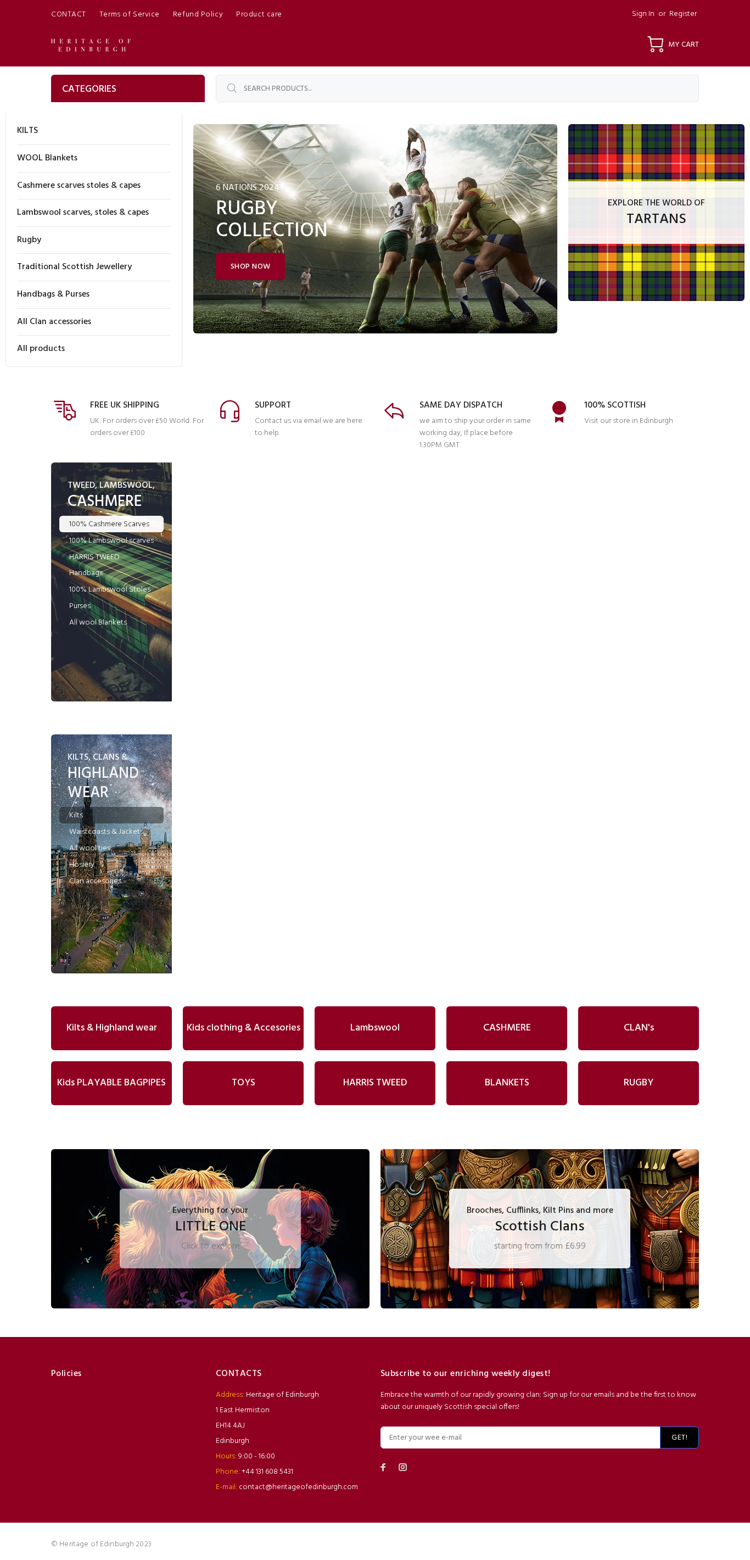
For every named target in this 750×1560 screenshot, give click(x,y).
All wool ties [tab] (89, 848)
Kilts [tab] (76, 815)
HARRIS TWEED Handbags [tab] (94, 565)
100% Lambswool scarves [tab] (111, 540)
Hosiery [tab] (81, 865)
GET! (679, 1437)
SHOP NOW (250, 266)
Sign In (643, 14)
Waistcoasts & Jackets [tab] (106, 832)
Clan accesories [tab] (95, 881)
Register (683, 14)
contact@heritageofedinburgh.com (298, 1487)
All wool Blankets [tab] (98, 622)
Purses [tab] (80, 606)
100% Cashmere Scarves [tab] (109, 524)
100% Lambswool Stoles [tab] (109, 589)
